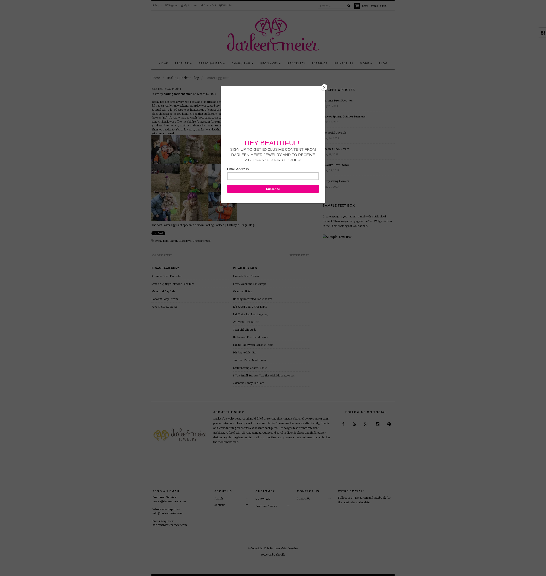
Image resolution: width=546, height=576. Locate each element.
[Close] (324, 87)
